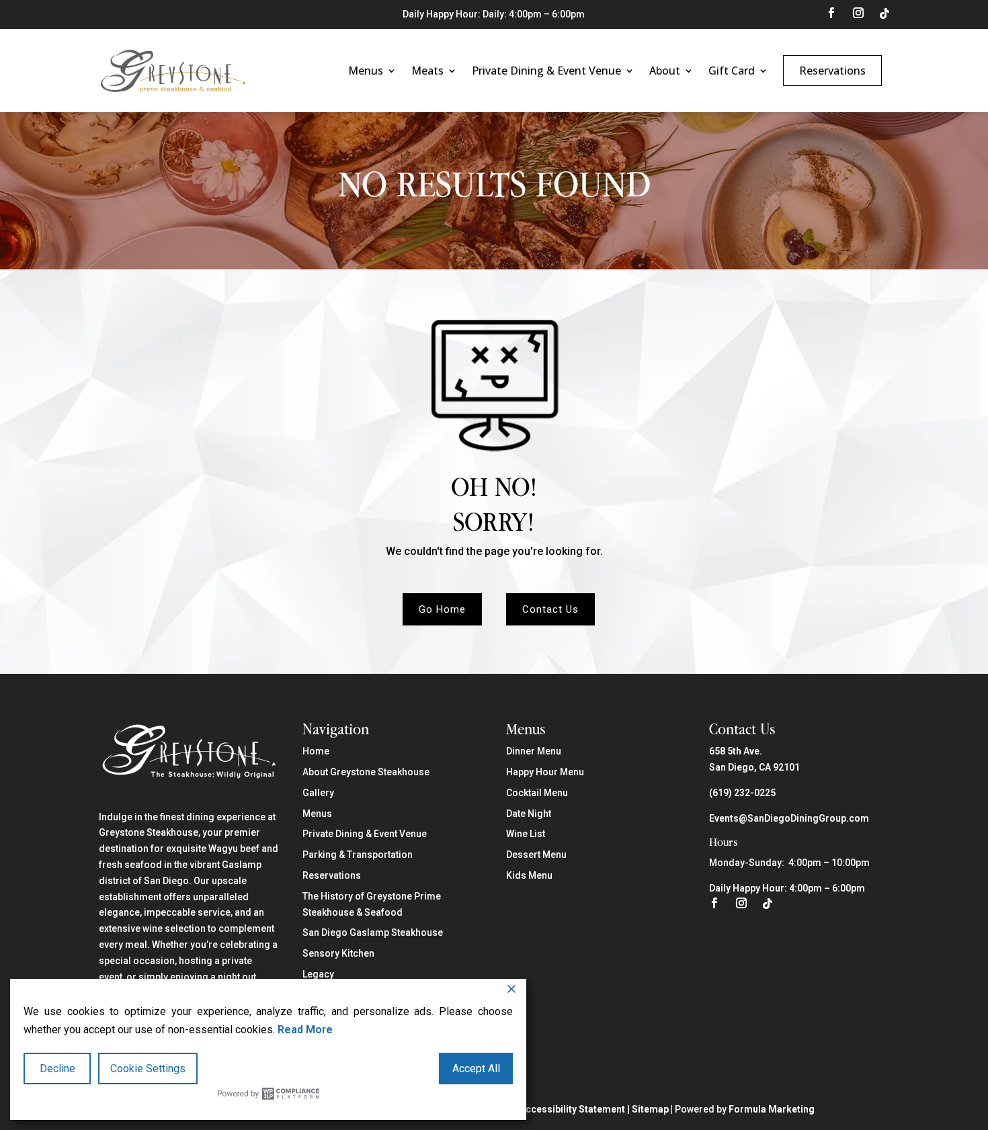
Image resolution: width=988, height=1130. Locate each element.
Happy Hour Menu (545, 772)
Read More (305, 1029)
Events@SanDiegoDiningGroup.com (789, 818)
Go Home (442, 609)
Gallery (318, 792)
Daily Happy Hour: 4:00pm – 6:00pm (787, 888)
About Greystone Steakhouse (365, 772)
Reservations (832, 70)
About (664, 70)
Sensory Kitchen (338, 953)
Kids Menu (529, 875)
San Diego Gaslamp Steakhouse (372, 932)
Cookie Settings (148, 1068)
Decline (57, 1068)
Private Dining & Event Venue (546, 70)
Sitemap (650, 1109)
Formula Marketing (772, 1109)
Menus (365, 70)
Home (315, 751)
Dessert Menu (536, 854)
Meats (427, 70)
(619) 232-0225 (742, 792)
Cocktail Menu (537, 792)
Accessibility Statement (572, 1109)
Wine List (525, 833)
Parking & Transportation (357, 854)
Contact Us (550, 609)
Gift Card (731, 70)
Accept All (476, 1068)
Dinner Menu (533, 751)
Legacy (318, 974)
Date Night (528, 813)
